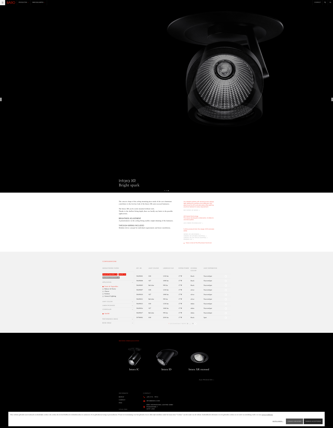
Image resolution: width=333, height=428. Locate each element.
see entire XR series (191, 210)
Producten (23, 2)
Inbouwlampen (37, 2)
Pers (120, 403)
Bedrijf (121, 397)
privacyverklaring (267, 415)
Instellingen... (277, 421)
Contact (317, 2)
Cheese (106, 291)
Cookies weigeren (294, 421)
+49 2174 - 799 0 (152, 397)
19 (193, 323)
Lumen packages (108, 305)
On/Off (121, 274)
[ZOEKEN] (325, 2)
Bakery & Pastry (110, 289)
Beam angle (106, 323)
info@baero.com (153, 401)
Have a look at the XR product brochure (199, 243)
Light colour (107, 301)
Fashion (107, 294)
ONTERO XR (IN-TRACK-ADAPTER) (195, 237)
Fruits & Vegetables (109, 274)
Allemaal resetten (110, 277)
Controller (106, 309)
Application (106, 282)
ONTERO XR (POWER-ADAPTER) (194, 236)
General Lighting (110, 296)
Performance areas (110, 319)
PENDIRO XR (188, 239)
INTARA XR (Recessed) (191, 234)
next (195, 324)
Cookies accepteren (313, 421)
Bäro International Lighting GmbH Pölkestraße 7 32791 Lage (160, 407)
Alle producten (205, 380)
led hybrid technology (193, 223)
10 (187, 323)
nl (330, 2)
